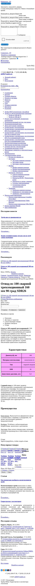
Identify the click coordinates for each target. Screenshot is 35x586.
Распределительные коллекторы (15, 143)
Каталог (7, 94)
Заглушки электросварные (21, 164)
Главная (3, 275)
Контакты (8, 107)
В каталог (8, 108)
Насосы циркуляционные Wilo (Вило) (21, 204)
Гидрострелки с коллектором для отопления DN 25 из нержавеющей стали (19, 137)
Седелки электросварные (20, 183)
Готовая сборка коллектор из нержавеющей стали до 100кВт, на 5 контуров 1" (16, 539)
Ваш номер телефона (26, 19)
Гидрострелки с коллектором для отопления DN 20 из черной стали (19, 133)
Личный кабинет (10, 77)
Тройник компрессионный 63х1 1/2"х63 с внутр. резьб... (14, 460)
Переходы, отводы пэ (16, 173)
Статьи (7, 101)
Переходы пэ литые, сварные (22, 181)
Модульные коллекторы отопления (16, 145)
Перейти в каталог (17, 273)
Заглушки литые (17, 162)
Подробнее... (5, 497)
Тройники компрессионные (21, 190)
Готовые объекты (10, 96)
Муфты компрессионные (20, 167)
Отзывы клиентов (11, 105)
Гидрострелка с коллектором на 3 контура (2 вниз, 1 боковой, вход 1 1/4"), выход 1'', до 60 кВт (17, 527)
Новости (7, 100)
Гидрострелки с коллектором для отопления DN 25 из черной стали (19, 130)
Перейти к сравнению (8, 55)
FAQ (6, 103)
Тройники (12, 188)
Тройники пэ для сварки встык (22, 192)
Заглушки (12, 159)
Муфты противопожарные (21, 169)
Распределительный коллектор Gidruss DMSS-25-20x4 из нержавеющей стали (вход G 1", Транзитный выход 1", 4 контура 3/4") (17, 552)
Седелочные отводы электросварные (19, 185)
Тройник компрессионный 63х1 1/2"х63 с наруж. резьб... (7, 460)
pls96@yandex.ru (6, 74)
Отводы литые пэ (18, 176)
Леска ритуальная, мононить (14, 126)
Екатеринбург (5, 89)
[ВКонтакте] (2, 570)
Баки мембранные (11, 207)
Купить (13, 272)
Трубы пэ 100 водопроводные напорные (18, 113)
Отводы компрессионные (20, 174)
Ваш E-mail (23, 25)
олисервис (5, 61)
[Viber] (10, 570)
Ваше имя (22, 15)
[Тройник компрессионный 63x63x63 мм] (20, 452)
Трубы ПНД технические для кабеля (17, 112)
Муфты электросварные (20, 171)
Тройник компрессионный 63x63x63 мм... (21, 458)
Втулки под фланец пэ (16, 157)
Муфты (11, 166)
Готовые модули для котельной (15, 146)
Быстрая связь (6, 3)
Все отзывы (5, 563)
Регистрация (9, 81)
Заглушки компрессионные (21, 160)
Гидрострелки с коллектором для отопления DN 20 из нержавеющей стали (19, 140)
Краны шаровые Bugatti (12, 206)
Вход (6, 79)
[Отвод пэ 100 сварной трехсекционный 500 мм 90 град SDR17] (17, 262)
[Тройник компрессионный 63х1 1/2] (6, 452)
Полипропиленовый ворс (13, 124)
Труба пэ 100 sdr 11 (15, 115)
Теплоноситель (10, 153)
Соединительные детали (13, 155)
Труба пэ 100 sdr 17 (15, 117)
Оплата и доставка (11, 98)
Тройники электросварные (21, 193)
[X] (8, 570)
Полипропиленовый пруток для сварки (18, 122)
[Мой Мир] (6, 570)
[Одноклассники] (4, 570)
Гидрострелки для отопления (14, 127)
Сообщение (21, 35)
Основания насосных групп (14, 148)
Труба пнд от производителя (11, 217)
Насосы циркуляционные (13, 195)
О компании (9, 93)
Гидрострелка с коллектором (11, 501)
